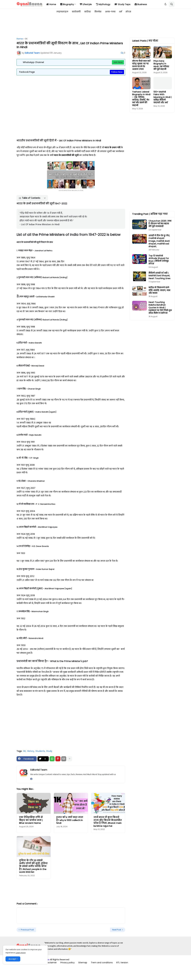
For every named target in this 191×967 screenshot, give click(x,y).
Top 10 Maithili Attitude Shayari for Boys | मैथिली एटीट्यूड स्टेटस (159, 259)
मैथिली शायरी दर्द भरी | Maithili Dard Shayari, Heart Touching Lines (159, 275)
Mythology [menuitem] (104, 4)
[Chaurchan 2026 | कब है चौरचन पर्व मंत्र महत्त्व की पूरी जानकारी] (139, 224)
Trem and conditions (102, 962)
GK (26, 39)
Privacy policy (67, 962)
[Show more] (69, 758)
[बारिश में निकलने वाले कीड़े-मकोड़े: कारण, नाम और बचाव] (139, 291)
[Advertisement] (71, 25)
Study (49, 751)
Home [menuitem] (52, 4)
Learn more (21, 952)
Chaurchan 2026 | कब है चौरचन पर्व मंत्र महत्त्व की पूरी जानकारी (160, 224)
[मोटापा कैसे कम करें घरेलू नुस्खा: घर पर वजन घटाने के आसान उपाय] (141, 52)
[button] (165, 4)
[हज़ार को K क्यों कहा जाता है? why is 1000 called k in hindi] (71, 803)
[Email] (63, 758)
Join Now (118, 62)
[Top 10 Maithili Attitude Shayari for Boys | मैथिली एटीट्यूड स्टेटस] (139, 259)
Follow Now (117, 71)
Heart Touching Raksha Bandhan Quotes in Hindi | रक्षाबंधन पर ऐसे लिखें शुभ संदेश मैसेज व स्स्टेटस (160, 307)
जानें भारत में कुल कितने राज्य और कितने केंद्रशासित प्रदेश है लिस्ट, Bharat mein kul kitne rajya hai (108, 821)
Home (20, 39)
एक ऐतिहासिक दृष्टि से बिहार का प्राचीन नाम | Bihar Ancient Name (31, 820)
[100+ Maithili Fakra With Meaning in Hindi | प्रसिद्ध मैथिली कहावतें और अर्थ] (163, 83)
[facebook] (31, 779)
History (30, 751)
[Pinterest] (57, 758)
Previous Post (27, 929)
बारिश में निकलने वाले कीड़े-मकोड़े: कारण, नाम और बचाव (159, 290)
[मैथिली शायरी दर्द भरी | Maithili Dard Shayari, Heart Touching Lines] (139, 276)
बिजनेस (97, 11)
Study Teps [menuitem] (123, 4)
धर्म (120, 11)
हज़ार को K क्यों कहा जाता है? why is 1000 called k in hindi (69, 820)
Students (40, 751)
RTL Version (122, 962)
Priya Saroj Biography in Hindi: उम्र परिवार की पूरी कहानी (161, 65)
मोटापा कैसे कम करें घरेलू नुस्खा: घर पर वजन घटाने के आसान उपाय (141, 65)
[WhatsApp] (52, 758)
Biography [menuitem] (68, 4)
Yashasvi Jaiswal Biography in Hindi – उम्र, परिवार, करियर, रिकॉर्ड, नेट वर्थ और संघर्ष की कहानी (141, 98)
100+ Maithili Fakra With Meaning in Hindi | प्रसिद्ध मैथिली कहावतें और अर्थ (163, 97)
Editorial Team (38, 769)
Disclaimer (51, 962)
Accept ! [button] (13, 958)
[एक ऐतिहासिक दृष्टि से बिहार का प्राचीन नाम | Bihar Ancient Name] (34, 803)
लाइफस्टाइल (62, 11)
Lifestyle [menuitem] (87, 4)
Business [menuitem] (142, 4)
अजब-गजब (110, 11)
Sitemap (82, 962)
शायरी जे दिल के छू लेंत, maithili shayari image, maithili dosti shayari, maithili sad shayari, (159, 241)
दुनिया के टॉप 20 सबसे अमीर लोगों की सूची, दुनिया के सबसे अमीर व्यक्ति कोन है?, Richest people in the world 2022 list (33, 866)
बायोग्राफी (76, 11)
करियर (87, 11)
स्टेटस (128, 11)
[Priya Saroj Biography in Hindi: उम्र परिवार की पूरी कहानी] (163, 52)
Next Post (116, 929)
